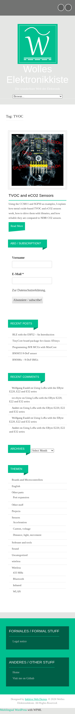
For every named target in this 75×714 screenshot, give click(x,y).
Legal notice (20, 641)
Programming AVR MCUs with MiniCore (34, 347)
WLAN (17, 591)
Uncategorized (20, 555)
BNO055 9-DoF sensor (24, 353)
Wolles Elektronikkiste (37, 74)
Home (16, 672)
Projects (16, 511)
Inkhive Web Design (36, 699)
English (16, 486)
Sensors (16, 517)
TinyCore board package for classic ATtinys (36, 340)
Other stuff (17, 504)
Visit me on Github (23, 678)
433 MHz (18, 572)
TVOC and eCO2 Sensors (31, 196)
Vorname (18, 257)
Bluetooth (18, 578)
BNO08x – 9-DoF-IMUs (25, 359)
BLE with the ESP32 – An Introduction (33, 334)
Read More (17, 226)
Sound (15, 548)
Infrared (17, 585)
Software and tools (22, 542)
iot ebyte (16, 397)
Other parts (18, 492)
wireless (16, 561)
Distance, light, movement (27, 534)
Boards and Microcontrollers (27, 479)
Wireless (16, 567)
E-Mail (18, 274)
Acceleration (20, 522)
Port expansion (21, 497)
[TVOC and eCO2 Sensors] (37, 159)
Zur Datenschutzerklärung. (29, 290)
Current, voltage (22, 528)
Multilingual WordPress (13, 709)
